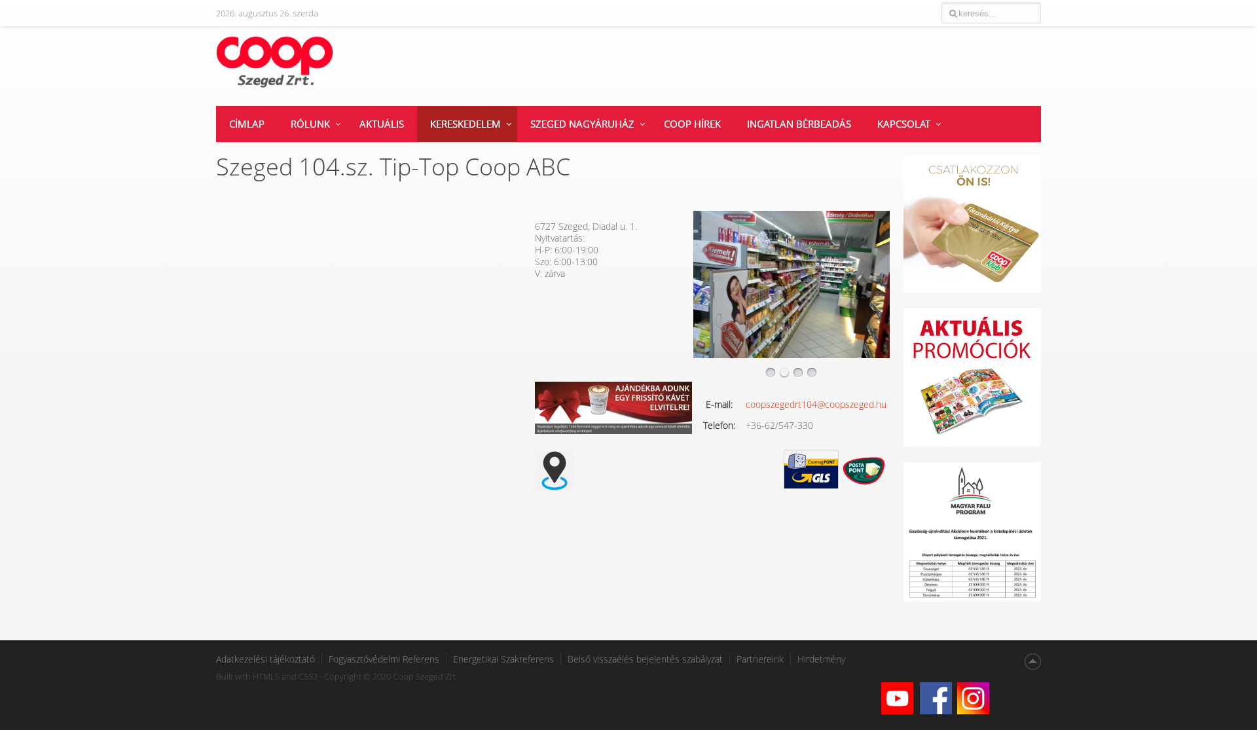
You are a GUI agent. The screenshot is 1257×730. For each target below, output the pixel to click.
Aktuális (381, 123)
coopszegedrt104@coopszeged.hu (816, 404)
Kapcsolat (903, 123)
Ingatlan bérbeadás (799, 123)
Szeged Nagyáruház (582, 123)
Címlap (246, 123)
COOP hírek (692, 123)
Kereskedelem (465, 123)
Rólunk (310, 123)
